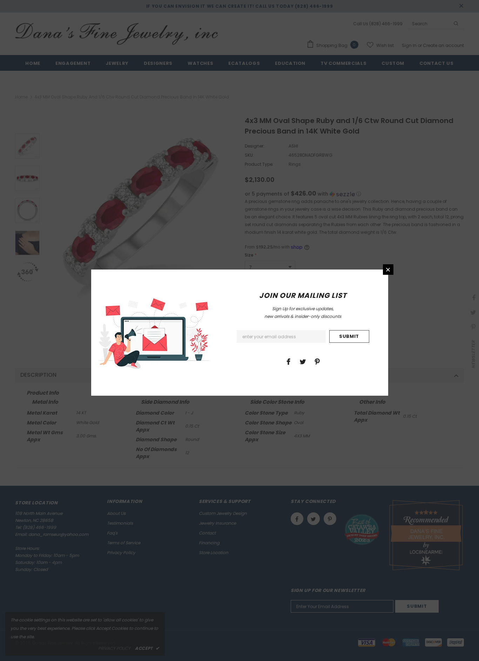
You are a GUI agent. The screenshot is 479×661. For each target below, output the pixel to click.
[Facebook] (288, 361)
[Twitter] (302, 361)
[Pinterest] (317, 361)
